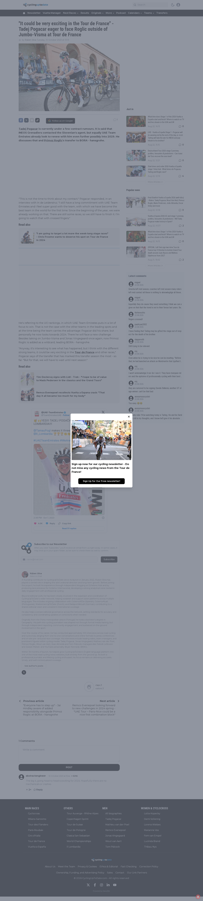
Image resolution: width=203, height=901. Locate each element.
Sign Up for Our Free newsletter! (101, 481)
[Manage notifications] (198, 896)
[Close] (128, 416)
